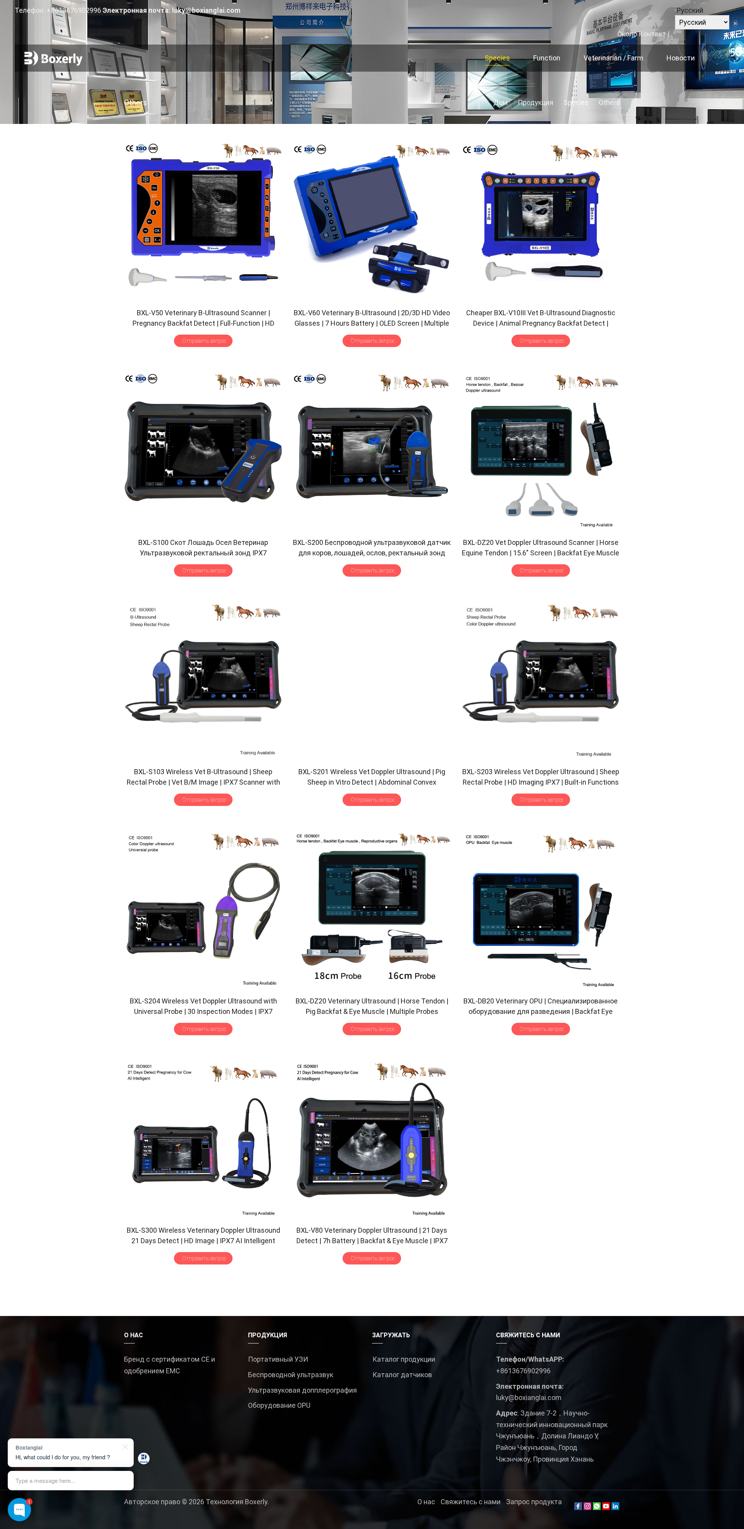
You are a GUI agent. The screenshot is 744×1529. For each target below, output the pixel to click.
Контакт (652, 34)
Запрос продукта (534, 1502)
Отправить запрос (204, 341)
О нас (426, 1502)
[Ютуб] (606, 1507)
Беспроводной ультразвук (290, 1375)
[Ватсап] (596, 1507)
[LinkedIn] (615, 1507)
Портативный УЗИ (278, 1359)
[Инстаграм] (587, 1507)
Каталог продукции (403, 1359)
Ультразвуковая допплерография (302, 1390)
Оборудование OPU (279, 1405)
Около (627, 34)
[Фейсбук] (578, 1507)
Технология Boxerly (236, 1502)
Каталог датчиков (402, 1375)
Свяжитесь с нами (471, 1502)
